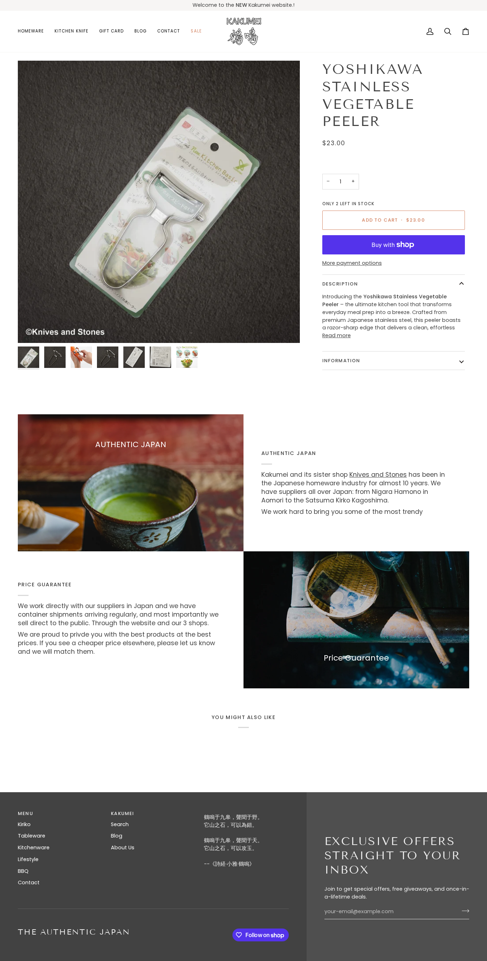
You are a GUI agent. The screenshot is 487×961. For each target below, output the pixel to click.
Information (341, 360)
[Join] (463, 910)
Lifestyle (28, 859)
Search (120, 824)
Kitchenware (34, 847)
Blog (116, 835)
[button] (33, 31)
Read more (336, 335)
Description (340, 283)
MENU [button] (25, 813)
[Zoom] (159, 202)
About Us (122, 847)
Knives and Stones (378, 474)
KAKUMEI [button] (122, 813)
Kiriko (24, 824)
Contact (29, 882)
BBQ (23, 871)
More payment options (352, 263)
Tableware (31, 835)
